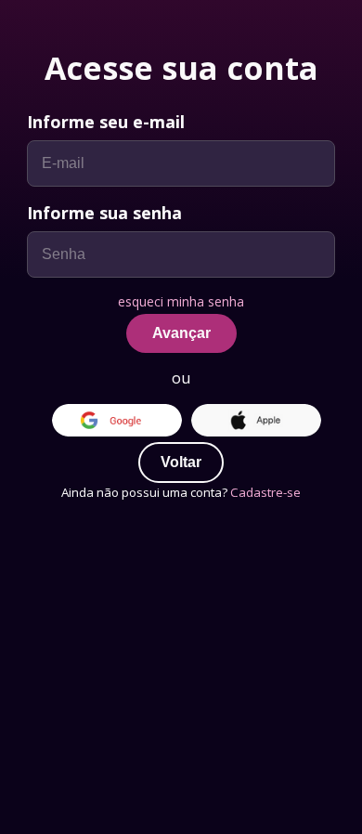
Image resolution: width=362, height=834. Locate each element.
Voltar (181, 462)
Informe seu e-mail (106, 122)
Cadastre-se (265, 492)
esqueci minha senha (181, 301)
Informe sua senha (104, 213)
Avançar (181, 333)
